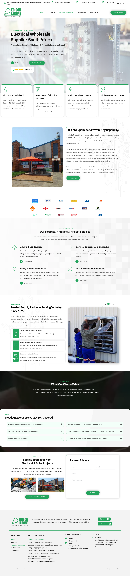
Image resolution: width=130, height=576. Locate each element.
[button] (22, 70)
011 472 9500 (110, 2)
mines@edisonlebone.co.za (87, 2)
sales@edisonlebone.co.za (62, 2)
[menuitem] (42, 12)
